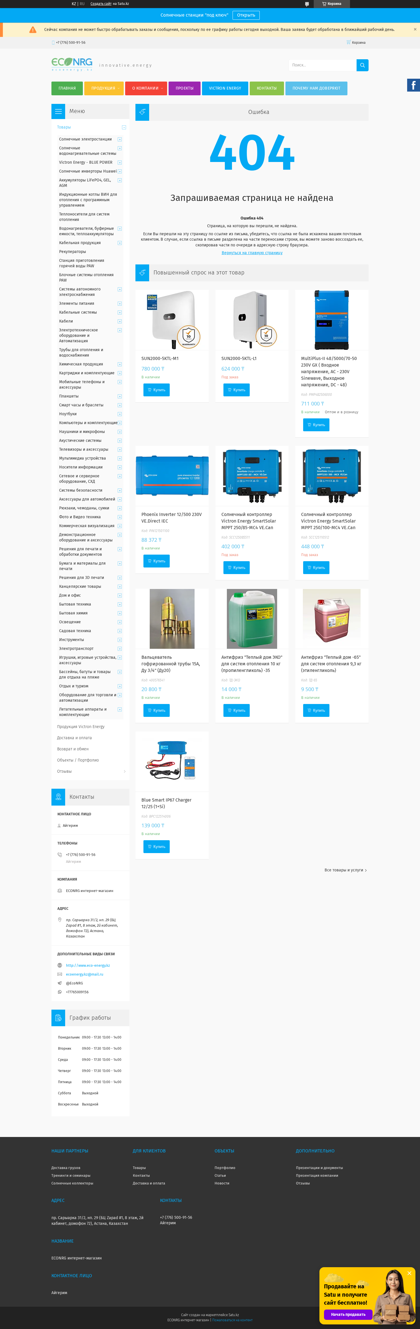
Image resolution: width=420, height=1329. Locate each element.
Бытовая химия (73, 613)
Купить (159, 390)
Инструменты (71, 640)
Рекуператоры (72, 252)
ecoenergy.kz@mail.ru (84, 974)
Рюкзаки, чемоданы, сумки (84, 508)
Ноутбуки (68, 414)
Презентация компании (317, 1176)
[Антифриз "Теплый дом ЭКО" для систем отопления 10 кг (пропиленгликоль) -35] (252, 619)
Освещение (70, 622)
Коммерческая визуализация (87, 526)
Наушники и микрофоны (82, 432)
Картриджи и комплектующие (87, 373)
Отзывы (64, 772)
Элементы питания (76, 304)
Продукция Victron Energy (81, 727)
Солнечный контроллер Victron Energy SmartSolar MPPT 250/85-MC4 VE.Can (248, 521)
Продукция (103, 88)
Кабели (66, 321)
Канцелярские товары (80, 587)
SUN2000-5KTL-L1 (239, 358)
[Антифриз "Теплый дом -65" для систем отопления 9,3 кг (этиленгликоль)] (332, 619)
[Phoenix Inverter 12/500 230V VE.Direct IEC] (172, 476)
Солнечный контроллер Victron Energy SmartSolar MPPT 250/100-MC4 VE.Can (328, 521)
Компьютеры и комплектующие (88, 423)
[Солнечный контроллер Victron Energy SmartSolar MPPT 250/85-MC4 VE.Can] (252, 476)
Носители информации (81, 467)
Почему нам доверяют (317, 88)
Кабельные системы (78, 313)
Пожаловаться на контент (232, 1320)
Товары (64, 127)
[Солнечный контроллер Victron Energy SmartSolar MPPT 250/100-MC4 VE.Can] (332, 476)
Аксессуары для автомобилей (87, 499)
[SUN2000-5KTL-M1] (172, 320)
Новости (222, 1183)
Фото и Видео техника (80, 517)
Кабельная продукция (80, 243)
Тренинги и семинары (71, 1176)
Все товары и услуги (344, 870)
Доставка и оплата (74, 738)
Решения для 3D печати (81, 578)
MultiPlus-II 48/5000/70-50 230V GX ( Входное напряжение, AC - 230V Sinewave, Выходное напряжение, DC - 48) (329, 371)
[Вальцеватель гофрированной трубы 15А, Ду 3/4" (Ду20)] (172, 619)
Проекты (184, 88)
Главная (67, 88)
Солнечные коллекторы (72, 1183)
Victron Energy (225, 88)
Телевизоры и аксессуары (83, 450)
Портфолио (225, 1168)
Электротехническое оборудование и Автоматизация (78, 335)
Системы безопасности (80, 491)
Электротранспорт (76, 649)
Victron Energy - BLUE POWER (85, 163)
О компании (145, 88)
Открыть (246, 15)
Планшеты (69, 396)
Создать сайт (101, 4)
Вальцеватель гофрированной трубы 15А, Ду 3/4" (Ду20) (170, 664)
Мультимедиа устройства (82, 458)
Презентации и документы (319, 1168)
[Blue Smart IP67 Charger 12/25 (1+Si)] (172, 761)
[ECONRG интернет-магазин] (71, 70)
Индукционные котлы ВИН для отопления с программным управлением (88, 200)
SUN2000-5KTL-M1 (160, 358)
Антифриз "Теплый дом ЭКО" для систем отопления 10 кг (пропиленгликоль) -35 (251, 664)
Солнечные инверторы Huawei (88, 171)
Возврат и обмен (73, 749)
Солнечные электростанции (85, 139)
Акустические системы (80, 441)
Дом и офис (70, 596)
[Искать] (363, 65)
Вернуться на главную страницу (252, 253)
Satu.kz (234, 1315)
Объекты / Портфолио (78, 760)
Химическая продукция (81, 364)
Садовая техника (75, 631)
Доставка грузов (65, 1168)
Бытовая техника (75, 604)
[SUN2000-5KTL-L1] (252, 320)
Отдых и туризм (73, 686)
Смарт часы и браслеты (81, 405)
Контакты (267, 88)
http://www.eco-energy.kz (88, 966)
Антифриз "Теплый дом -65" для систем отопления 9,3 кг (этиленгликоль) (331, 664)
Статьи (220, 1176)
